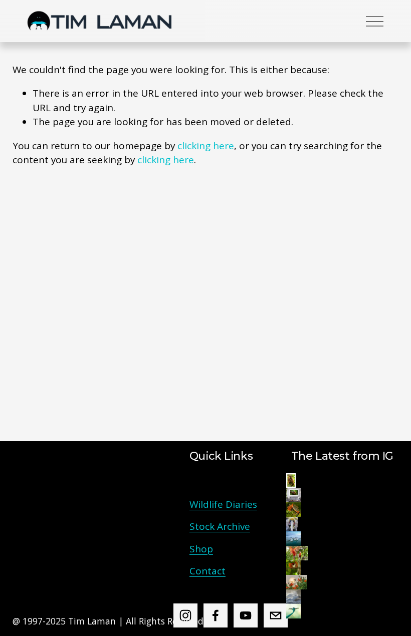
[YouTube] (246, 615)
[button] (291, 480)
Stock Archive (219, 526)
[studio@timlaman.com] (276, 615)
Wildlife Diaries (223, 504)
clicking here (205, 145)
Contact (207, 570)
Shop (201, 548)
